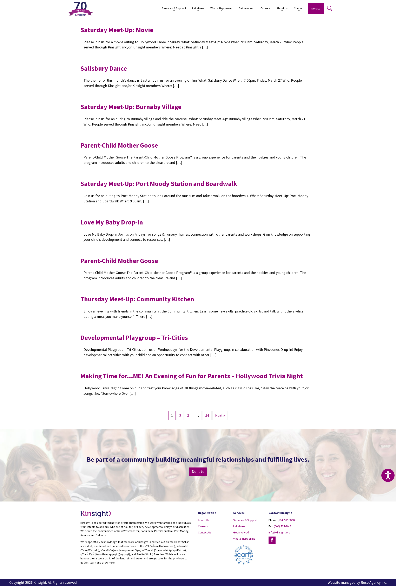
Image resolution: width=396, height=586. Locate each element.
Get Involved (246, 8)
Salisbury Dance (103, 68)
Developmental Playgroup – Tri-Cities (134, 338)
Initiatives (239, 526)
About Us (203, 520)
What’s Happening (244, 538)
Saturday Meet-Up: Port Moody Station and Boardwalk (158, 184)
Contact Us (204, 532)
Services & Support (245, 520)
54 (207, 415)
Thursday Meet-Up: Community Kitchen (137, 299)
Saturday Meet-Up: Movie (116, 30)
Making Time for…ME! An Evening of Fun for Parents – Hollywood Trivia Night (191, 376)
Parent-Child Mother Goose (119, 145)
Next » (220, 415)
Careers (265, 8)
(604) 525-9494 (286, 520)
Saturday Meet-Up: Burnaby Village (131, 107)
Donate (315, 8)
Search (329, 8)
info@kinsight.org (279, 532)
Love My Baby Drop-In (111, 222)
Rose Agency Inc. (374, 582)
